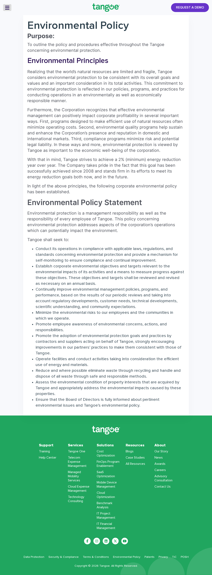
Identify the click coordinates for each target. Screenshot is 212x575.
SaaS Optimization (106, 474)
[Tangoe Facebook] (87, 541)
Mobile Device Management (107, 484)
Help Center (47, 457)
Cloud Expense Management (78, 488)
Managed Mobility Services (74, 476)
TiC (174, 557)
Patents (149, 557)
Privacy (163, 557)
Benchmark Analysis (104, 505)
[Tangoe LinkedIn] (106, 541)
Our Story (161, 451)
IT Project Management (106, 515)
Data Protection (34, 557)
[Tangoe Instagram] (97, 541)
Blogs (130, 451)
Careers (160, 470)
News (158, 457)
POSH (185, 557)
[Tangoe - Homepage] (106, 7)
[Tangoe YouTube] (124, 541)
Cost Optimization (106, 453)
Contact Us (162, 486)
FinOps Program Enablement (108, 463)
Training (44, 451)
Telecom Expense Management (77, 461)
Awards (159, 463)
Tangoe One (76, 451)
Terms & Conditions (96, 557)
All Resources (135, 463)
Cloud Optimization (106, 495)
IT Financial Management (106, 526)
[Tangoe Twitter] (115, 541)
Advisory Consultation (163, 478)
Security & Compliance (63, 557)
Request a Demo (190, 7)
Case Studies (135, 457)
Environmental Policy (126, 557)
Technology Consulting (76, 499)
